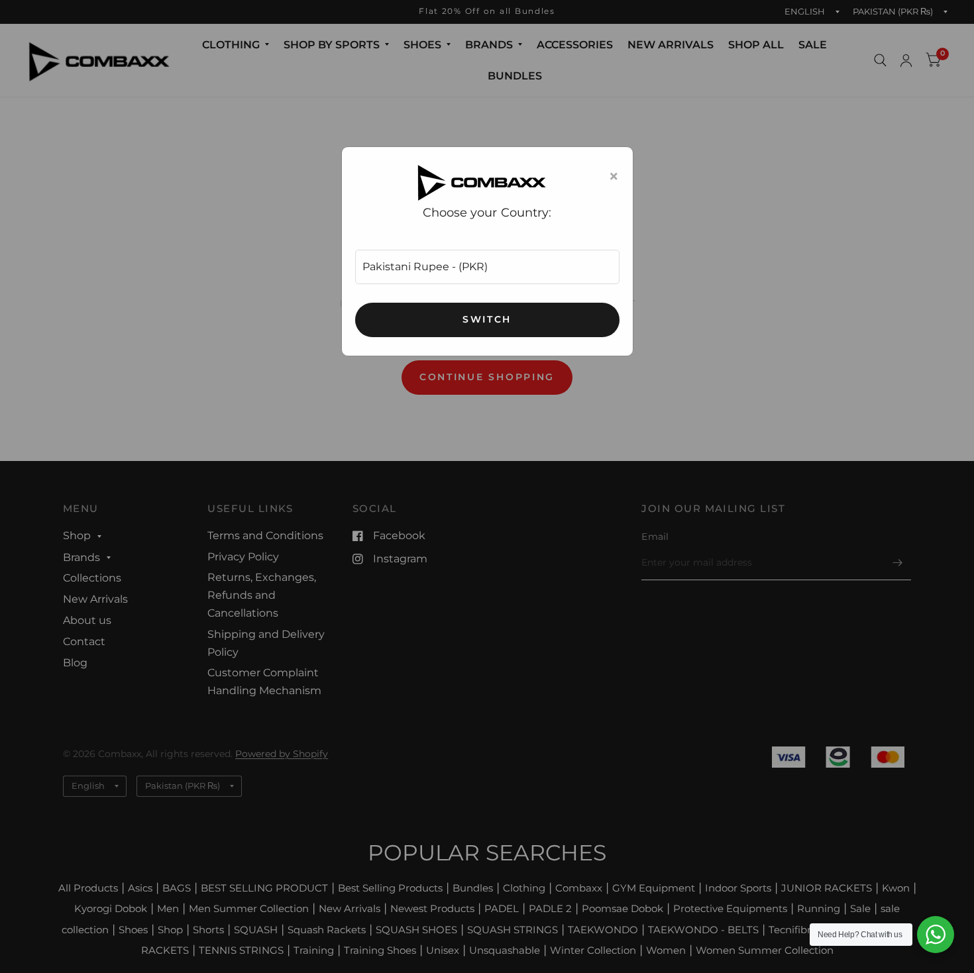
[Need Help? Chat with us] (935, 934)
